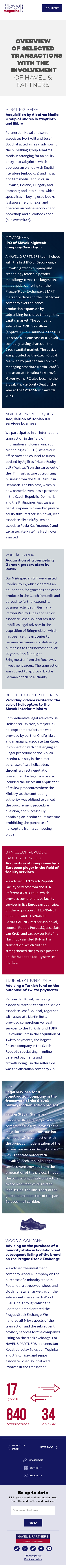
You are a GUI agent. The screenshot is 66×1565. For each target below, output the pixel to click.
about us (35, 1476)
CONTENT (52, 8)
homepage (36, 1460)
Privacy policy (33, 1555)
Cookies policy (33, 1559)
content (36, 1468)
